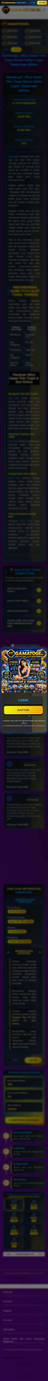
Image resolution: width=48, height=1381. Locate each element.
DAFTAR (42, 2)
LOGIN (32, 2)
